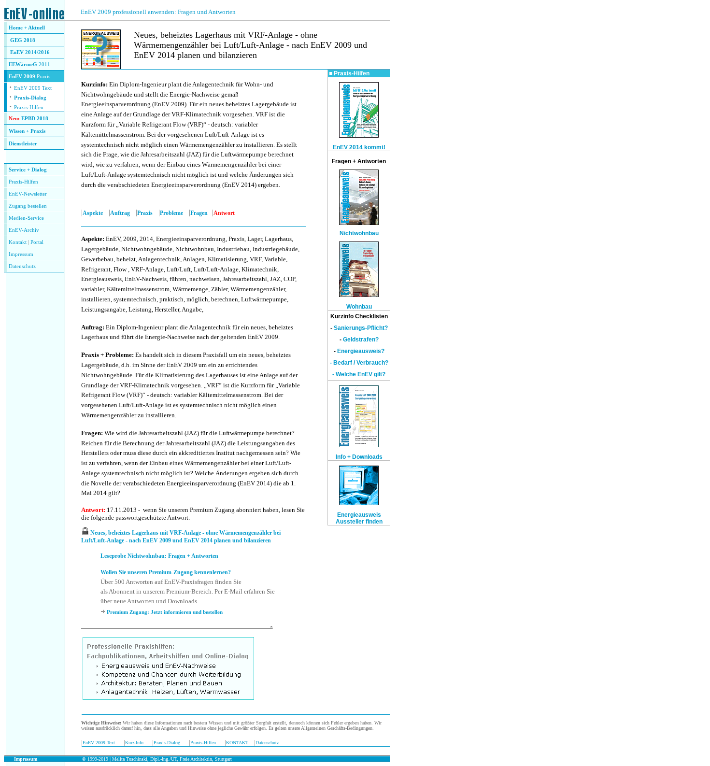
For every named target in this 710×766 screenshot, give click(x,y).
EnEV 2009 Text (99, 742)
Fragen (199, 213)
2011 (43, 64)
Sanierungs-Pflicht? (361, 328)
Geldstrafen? (361, 339)
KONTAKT (237, 742)
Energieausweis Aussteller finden (359, 518)
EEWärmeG (23, 64)
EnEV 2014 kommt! (359, 147)
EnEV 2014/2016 (30, 52)
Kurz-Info (134, 742)
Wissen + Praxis (27, 131)
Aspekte (93, 213)
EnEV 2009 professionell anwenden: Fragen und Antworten (158, 11)
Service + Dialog (28, 169)
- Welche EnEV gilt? (358, 374)
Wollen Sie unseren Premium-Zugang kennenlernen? (165, 572)
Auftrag (120, 213)
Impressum (21, 254)
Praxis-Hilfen (28, 107)
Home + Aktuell (27, 27)
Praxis (145, 213)
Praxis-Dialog (30, 97)
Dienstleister (23, 143)
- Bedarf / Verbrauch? (359, 362)
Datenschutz (267, 742)
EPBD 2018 (34, 118)
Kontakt (18, 242)
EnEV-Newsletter (28, 194)
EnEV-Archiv (24, 230)
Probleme (171, 213)
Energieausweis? (360, 351)
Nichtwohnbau (359, 233)
